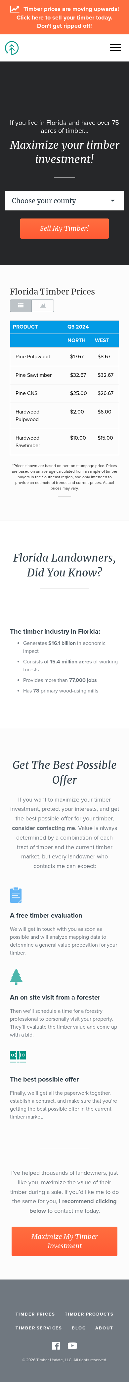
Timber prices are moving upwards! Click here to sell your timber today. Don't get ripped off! (68, 17)
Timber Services (39, 1328)
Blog (79, 1328)
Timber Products (89, 1314)
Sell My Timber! (64, 228)
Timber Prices (35, 1314)
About (104, 1328)
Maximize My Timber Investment (64, 1241)
